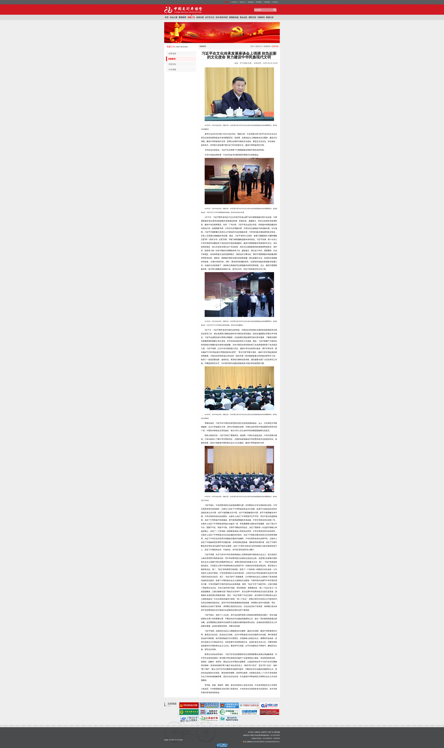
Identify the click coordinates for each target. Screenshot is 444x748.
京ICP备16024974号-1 (273, 742)
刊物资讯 (261, 17)
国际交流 (252, 17)
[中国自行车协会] (183, 10)
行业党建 (172, 69)
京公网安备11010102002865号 (255, 742)
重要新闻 (182, 17)
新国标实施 (233, 17)
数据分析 (270, 17)
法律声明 (264, 732)
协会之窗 (173, 17)
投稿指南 (250, 2)
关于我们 (250, 732)
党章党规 (172, 54)
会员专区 (234, 2)
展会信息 (243, 17)
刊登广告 (270, 732)
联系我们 (275, 2)
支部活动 (172, 64)
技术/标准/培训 (222, 17)
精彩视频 (267, 2)
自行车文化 (209, 17)
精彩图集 (259, 2)
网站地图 (277, 732)
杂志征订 (242, 2)
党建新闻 (172, 59)
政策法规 (200, 17)
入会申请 (226, 2)
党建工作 (191, 17)
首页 (167, 17)
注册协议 (257, 732)
